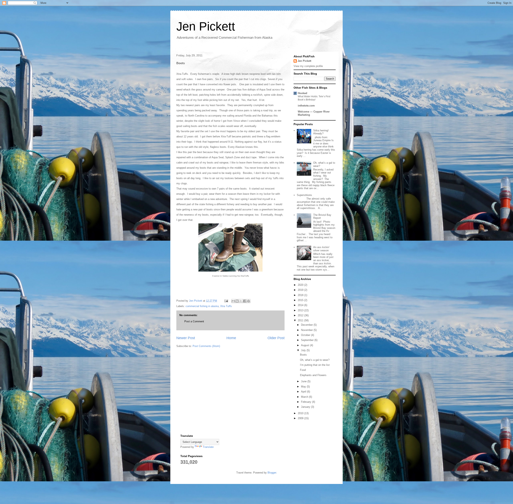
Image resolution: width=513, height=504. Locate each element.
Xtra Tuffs (226, 306)
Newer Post (185, 338)
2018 (301, 295)
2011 (301, 320)
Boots (303, 354)
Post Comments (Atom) (206, 346)
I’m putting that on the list (315, 364)
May (304, 386)
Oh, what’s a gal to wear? (314, 359)
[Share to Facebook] (245, 301)
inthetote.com (306, 105)
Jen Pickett (205, 26)
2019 (301, 289)
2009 (301, 418)
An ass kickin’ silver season (321, 249)
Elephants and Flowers (313, 375)
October (306, 335)
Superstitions (304, 195)
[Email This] (233, 301)
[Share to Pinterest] (248, 301)
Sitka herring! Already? (321, 132)
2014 (301, 305)
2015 (301, 300)
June (304, 381)
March (305, 396)
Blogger (272, 472)
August (305, 345)
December (307, 324)
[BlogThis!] (237, 301)
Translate (208, 446)
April (304, 391)
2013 (301, 310)
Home (231, 338)
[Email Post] (226, 300)
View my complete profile (308, 66)
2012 (301, 315)
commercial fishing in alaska (202, 306)
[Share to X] (241, 301)
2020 (301, 284)
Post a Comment (194, 321)
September (307, 340)
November (307, 330)
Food (303, 369)
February (306, 401)
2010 (301, 413)
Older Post (276, 338)
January (306, 406)
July (304, 350)
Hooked (302, 93)
